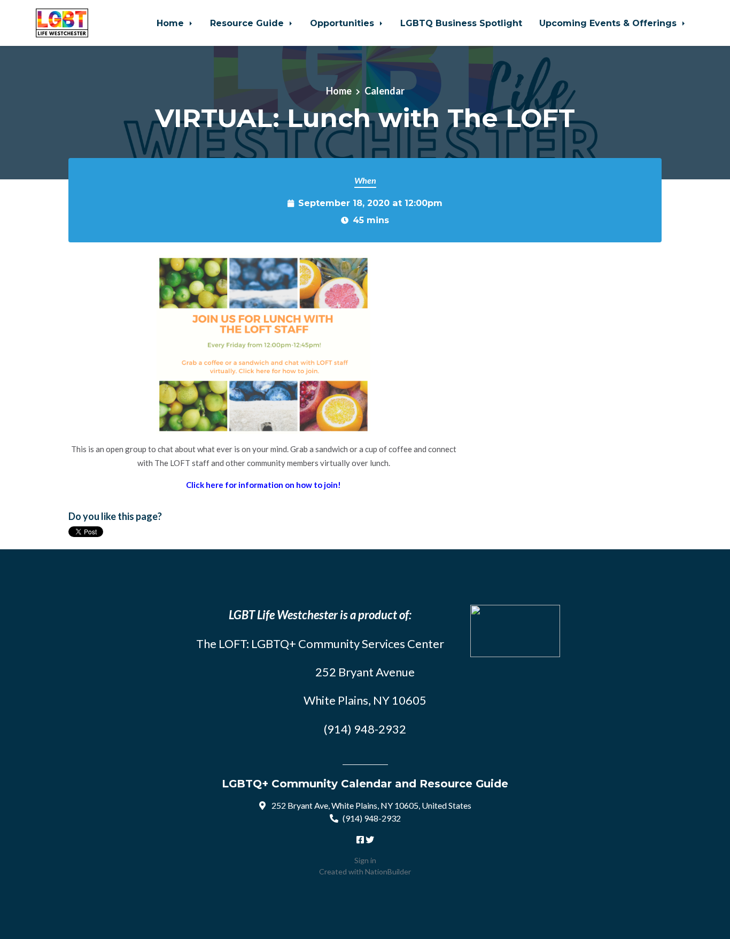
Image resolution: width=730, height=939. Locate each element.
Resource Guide (248, 23)
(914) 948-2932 (372, 818)
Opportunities (343, 23)
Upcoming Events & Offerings (609, 23)
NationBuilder (388, 871)
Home (172, 23)
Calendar (384, 91)
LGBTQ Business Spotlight (461, 23)
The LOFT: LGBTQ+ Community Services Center (320, 643)
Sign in (365, 860)
